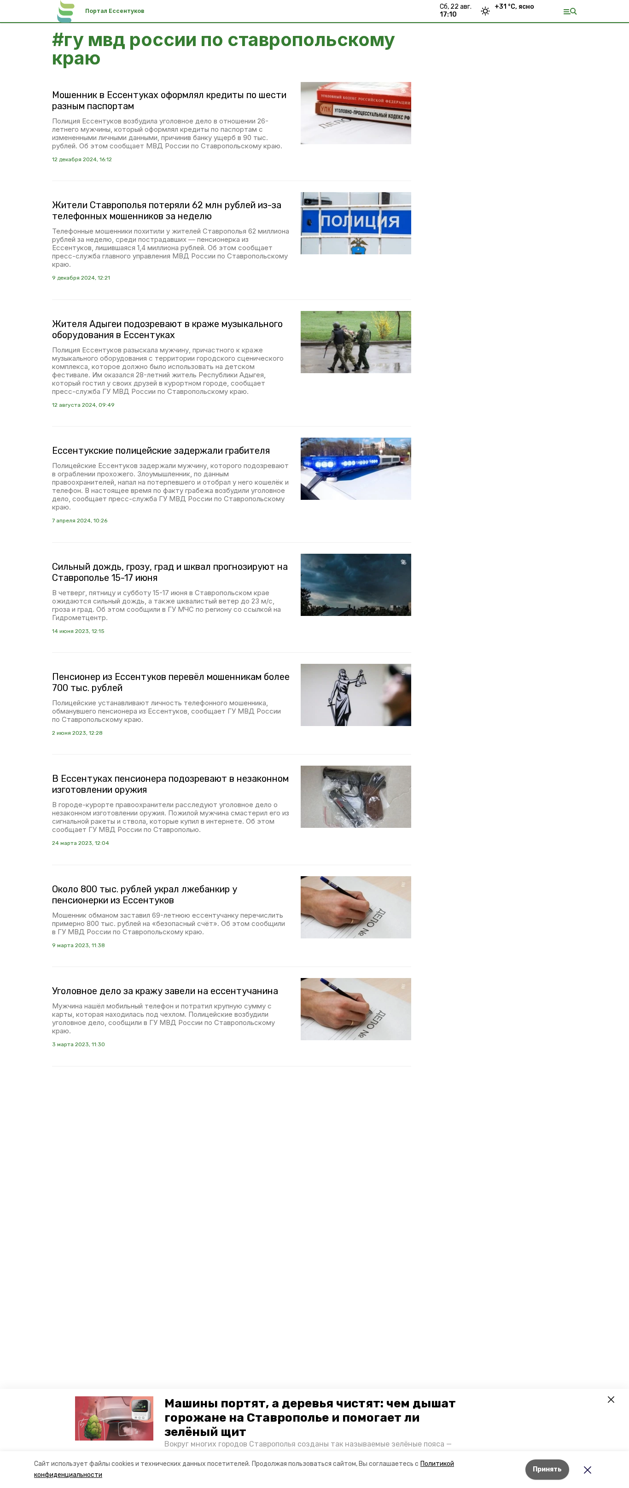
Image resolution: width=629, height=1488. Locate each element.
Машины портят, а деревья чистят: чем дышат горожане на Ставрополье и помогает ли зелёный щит (310, 1417)
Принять (547, 1469)
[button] (114, 1418)
